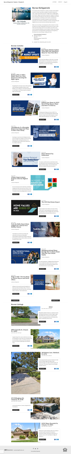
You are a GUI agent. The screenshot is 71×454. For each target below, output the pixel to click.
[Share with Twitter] (56, 67)
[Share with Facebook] (55, 67)
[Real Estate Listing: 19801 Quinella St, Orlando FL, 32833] (45, 339)
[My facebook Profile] (33, 448)
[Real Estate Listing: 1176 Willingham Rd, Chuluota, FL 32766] (45, 408)
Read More (42, 66)
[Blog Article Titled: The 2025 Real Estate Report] (25, 207)
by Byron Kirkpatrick (45, 55)
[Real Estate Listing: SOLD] (25, 316)
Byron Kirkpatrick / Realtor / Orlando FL (14, 2)
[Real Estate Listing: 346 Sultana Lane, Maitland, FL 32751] (25, 373)
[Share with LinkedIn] (58, 67)
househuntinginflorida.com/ (19, 450)
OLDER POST (16, 300)
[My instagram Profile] (37, 448)
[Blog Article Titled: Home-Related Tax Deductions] (25, 159)
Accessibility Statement (35, 451)
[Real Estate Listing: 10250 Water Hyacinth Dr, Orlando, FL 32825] (25, 432)
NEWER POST (55, 300)
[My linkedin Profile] (35, 448)
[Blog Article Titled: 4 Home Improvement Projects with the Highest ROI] (45, 182)
